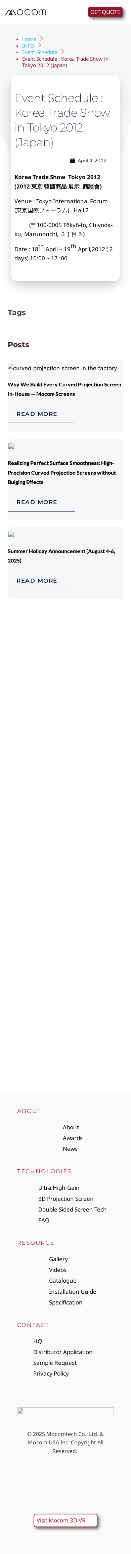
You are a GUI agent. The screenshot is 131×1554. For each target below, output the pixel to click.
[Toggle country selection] (20, 885)
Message (19, 992)
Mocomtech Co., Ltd (71, 1434)
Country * (19, 932)
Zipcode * (20, 962)
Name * (17, 781)
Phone (15, 872)
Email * (16, 811)
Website (18, 842)
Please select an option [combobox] (41, 915)
